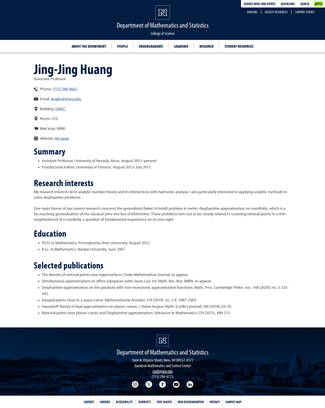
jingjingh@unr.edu (66, 99)
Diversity (144, 402)
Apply (318, 4)
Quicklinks (288, 4)
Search (304, 4)
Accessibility (124, 402)
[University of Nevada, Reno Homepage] (163, 340)
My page (62, 139)
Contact (89, 402)
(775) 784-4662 (65, 89)
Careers (105, 402)
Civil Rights (164, 402)
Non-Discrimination (191, 402)
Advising (252, 12)
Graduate (181, 46)
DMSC (60, 109)
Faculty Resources (276, 12)
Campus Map (233, 402)
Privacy (215, 402)
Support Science (305, 12)
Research (206, 46)
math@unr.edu (163, 371)
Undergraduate (151, 46)
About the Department (89, 46)
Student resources (239, 46)
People (122, 46)
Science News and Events (259, 4)
